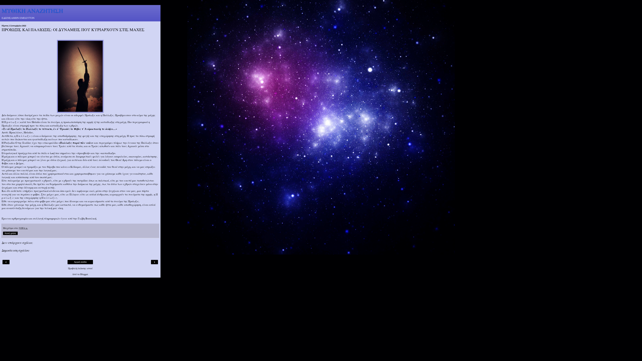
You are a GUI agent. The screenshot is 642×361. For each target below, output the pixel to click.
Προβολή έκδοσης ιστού (80, 268)
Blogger (84, 274)
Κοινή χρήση (10, 233)
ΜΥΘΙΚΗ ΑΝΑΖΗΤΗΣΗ (32, 10)
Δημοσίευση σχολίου (15, 250)
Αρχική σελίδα (80, 262)
